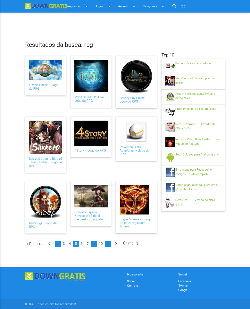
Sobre (131, 281)
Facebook (184, 281)
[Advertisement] (96, 24)
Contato (132, 285)
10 (101, 243)
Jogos (103, 6)
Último (132, 243)
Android (127, 6)
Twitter (183, 285)
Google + (184, 290)
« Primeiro (34, 243)
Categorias (154, 6)
